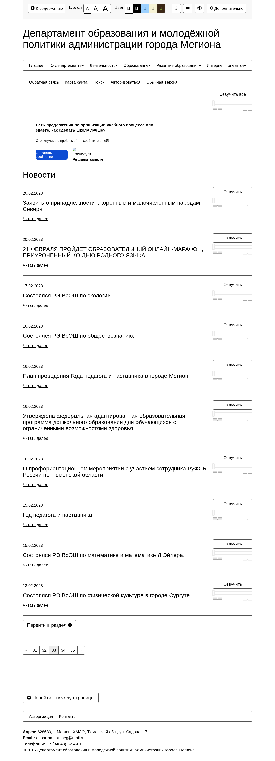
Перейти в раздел (47, 625)
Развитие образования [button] (177, 65)
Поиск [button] (98, 82)
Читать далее (35, 219)
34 (63, 650)
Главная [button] (36, 65)
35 (72, 650)
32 (44, 650)
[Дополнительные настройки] (199, 8)
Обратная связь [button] (44, 82)
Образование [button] (135, 65)
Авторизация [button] (41, 716)
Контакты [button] (67, 716)
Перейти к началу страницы (62, 697)
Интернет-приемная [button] (225, 65)
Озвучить (232, 191)
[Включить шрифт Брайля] (176, 8)
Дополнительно (228, 8)
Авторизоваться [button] (125, 82)
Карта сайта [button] (76, 82)
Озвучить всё (232, 94)
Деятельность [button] (102, 65)
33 (54, 650)
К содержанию (49, 8)
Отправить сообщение (44, 154)
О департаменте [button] (66, 65)
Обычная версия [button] (162, 82)
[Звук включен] (187, 8)
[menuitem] (37, 65)
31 (35, 650)
